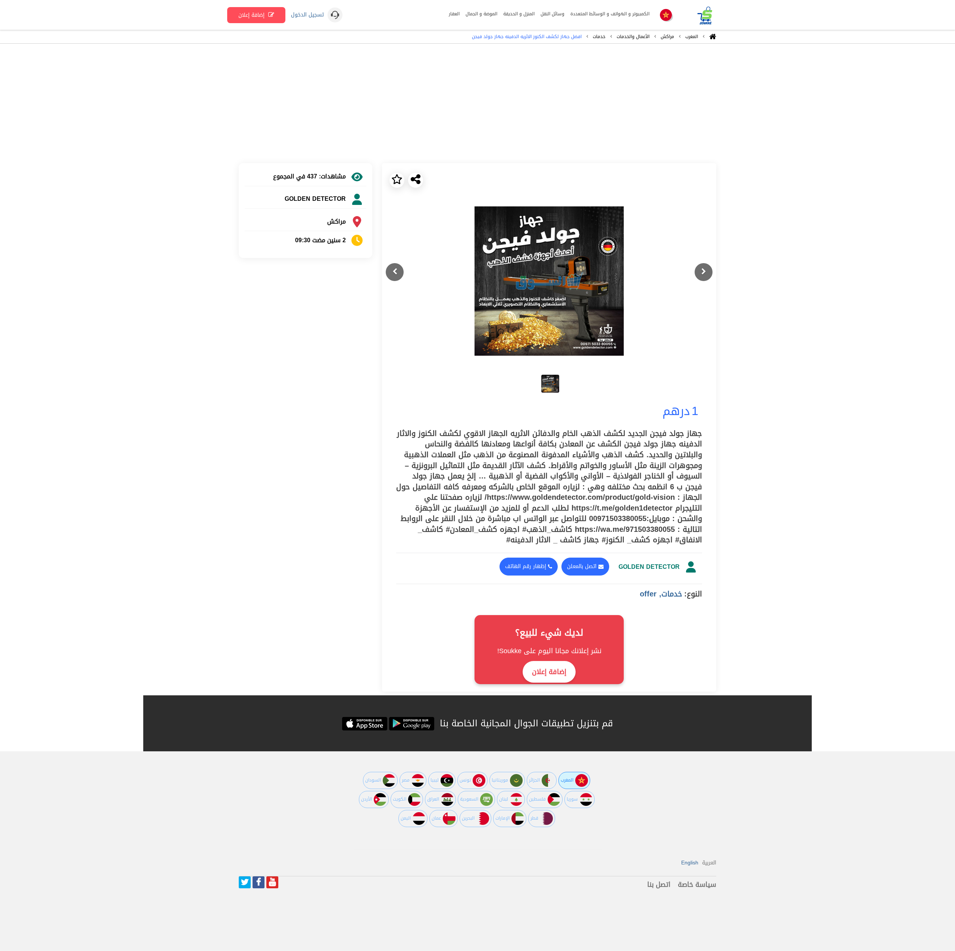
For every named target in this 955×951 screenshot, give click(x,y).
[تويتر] (245, 882)
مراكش (667, 36)
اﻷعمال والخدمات (633, 36)
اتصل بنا (658, 884)
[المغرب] (666, 15)
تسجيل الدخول (307, 15)
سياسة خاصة (697, 884)
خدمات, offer (661, 594)
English (689, 863)
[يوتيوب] (272, 882)
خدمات (599, 36)
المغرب (691, 36)
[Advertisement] (477, 103)
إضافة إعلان (252, 15)
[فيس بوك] (258, 882)
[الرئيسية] (712, 38)
